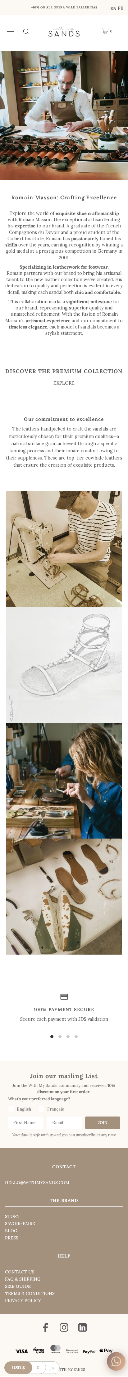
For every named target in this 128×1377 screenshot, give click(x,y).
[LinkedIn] (82, 1328)
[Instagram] (64, 1328)
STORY (12, 1216)
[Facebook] (45, 1328)
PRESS (11, 1238)
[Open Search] (26, 31)
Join (102, 1122)
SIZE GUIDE (18, 1286)
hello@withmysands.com (37, 1182)
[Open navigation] (10, 31)
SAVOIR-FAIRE (20, 1223)
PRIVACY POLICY (23, 1300)
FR (120, 8)
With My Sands (71, 1369)
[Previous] (11, 9)
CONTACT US (19, 1272)
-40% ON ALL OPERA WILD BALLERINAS (64, 7)
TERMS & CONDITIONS (30, 1293)
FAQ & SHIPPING (23, 1279)
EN (113, 8)
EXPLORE (64, 383)
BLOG (11, 1230)
